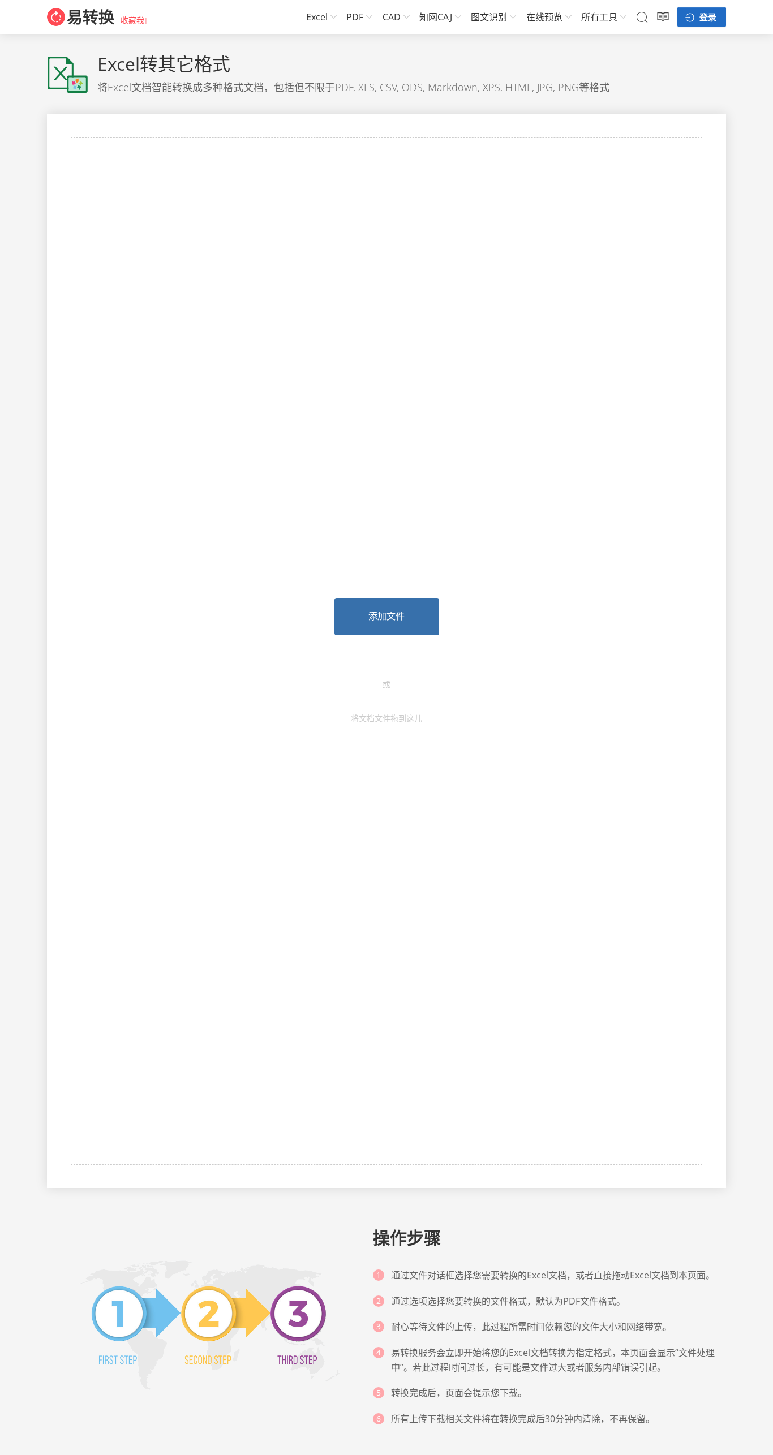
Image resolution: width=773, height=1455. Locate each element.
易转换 (90, 17)
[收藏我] (132, 20)
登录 (706, 17)
